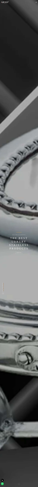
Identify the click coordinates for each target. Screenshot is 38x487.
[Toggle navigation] (36, 2)
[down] (19, 483)
